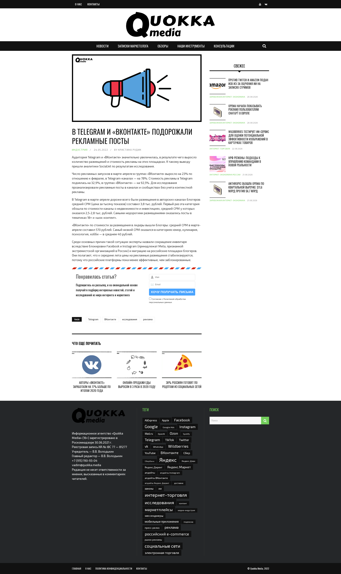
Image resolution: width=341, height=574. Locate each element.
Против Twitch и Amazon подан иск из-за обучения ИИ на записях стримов (248, 84)
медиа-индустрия (186, 510)
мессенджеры (154, 515)
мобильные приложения (162, 521)
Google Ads (168, 427)
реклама (148, 319)
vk (146, 446)
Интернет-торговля (220, 148)
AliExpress (151, 420)
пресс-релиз (152, 527)
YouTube (150, 453)
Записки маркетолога (133, 46)
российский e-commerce (167, 534)
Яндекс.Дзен (188, 461)
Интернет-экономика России (225, 174)
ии (160, 488)
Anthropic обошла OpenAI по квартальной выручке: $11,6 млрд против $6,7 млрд (246, 187)
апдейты (150, 472)
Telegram (93, 319)
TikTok (169, 440)
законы (149, 488)
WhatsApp (158, 447)
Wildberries (178, 446)
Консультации (224, 46)
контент (183, 503)
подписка (188, 522)
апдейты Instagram (170, 472)
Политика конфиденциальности (113, 568)
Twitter (184, 440)
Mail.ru (149, 433)
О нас (78, 4)
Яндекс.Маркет (179, 467)
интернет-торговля (166, 495)
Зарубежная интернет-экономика (227, 97)
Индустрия (80, 149)
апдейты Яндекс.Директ (157, 483)
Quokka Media (256, 568)
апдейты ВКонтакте (156, 477)
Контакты (93, 4)
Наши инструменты (191, 46)
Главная (76, 568)
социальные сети (162, 546)
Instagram (187, 427)
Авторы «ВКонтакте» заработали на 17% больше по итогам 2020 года (92, 386)
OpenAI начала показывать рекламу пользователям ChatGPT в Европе (245, 110)
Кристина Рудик (129, 149)
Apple (165, 420)
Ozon (174, 433)
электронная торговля (162, 553)
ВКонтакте (110, 319)
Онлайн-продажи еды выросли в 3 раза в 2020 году (136, 384)
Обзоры (163, 46)
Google (151, 426)
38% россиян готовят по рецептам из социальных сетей (181, 384)
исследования (129, 319)
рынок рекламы (153, 539)
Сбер (186, 453)
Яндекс (168, 460)
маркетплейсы (159, 509)
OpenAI (161, 434)
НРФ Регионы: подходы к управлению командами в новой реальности (244, 161)
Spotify (186, 434)
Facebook (182, 420)
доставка (178, 483)
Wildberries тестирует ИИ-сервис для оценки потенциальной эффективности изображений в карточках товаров (248, 137)
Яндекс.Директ (153, 467)
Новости (102, 46)
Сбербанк (149, 461)
